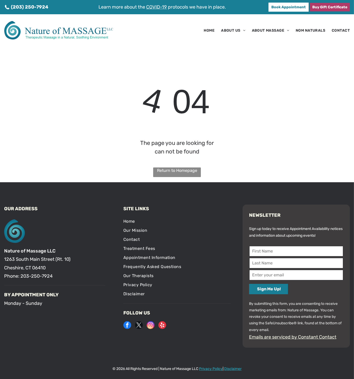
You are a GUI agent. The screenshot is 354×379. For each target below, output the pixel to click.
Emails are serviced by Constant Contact (292, 337)
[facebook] (127, 325)
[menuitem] (206, 30)
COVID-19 (156, 7)
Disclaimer (233, 369)
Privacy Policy (211, 369)
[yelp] (162, 325)
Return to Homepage (177, 170)
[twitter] (139, 325)
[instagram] (150, 325)
